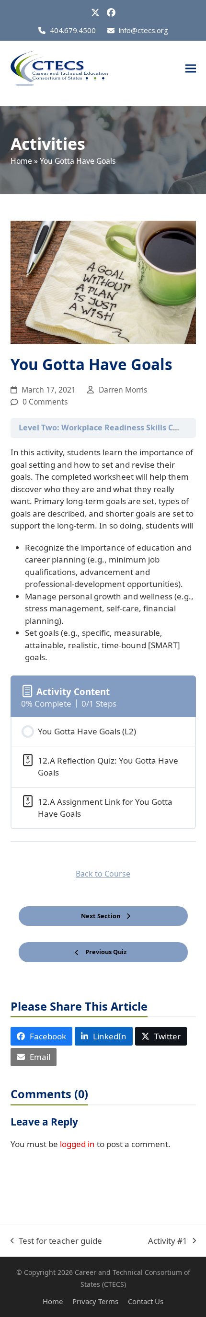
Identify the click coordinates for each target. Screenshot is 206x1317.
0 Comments (45, 401)
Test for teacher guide (57, 1241)
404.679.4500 (73, 30)
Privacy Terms (95, 1301)
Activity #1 (167, 1241)
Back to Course (103, 873)
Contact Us (145, 1301)
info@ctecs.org (143, 30)
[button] (190, 69)
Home (21, 161)
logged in (77, 1143)
